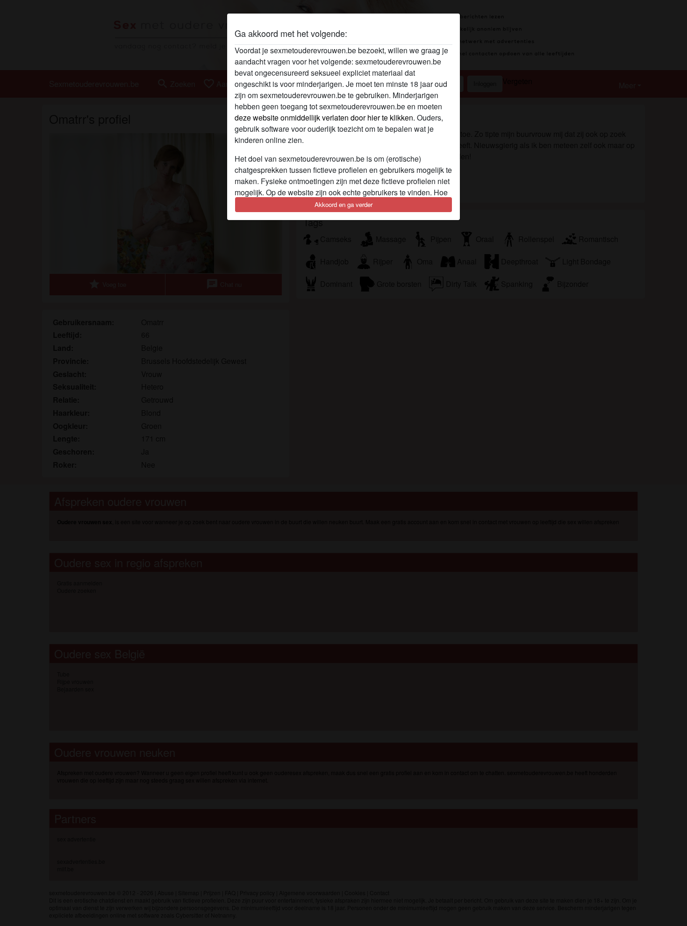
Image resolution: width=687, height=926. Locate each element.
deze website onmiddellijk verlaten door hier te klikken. (325, 117)
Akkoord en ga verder (343, 204)
